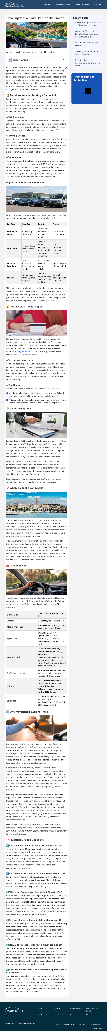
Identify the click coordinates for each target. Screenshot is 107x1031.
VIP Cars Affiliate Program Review (86, 44)
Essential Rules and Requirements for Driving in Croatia (87, 63)
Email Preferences (94, 1024)
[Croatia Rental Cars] (17, 1009)
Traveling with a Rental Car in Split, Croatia (87, 52)
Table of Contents (21, 60)
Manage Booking (63, 4)
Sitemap (57, 1024)
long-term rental (24, 351)
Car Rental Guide (44, 1015)
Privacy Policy (82, 1024)
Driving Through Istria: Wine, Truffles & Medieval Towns (88, 24)
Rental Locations (82, 4)
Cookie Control (97, 1028)
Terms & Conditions (69, 1024)
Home (40, 1008)
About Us (47, 4)
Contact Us (97, 4)
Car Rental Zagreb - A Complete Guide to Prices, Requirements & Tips (86, 34)
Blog (87, 1015)
